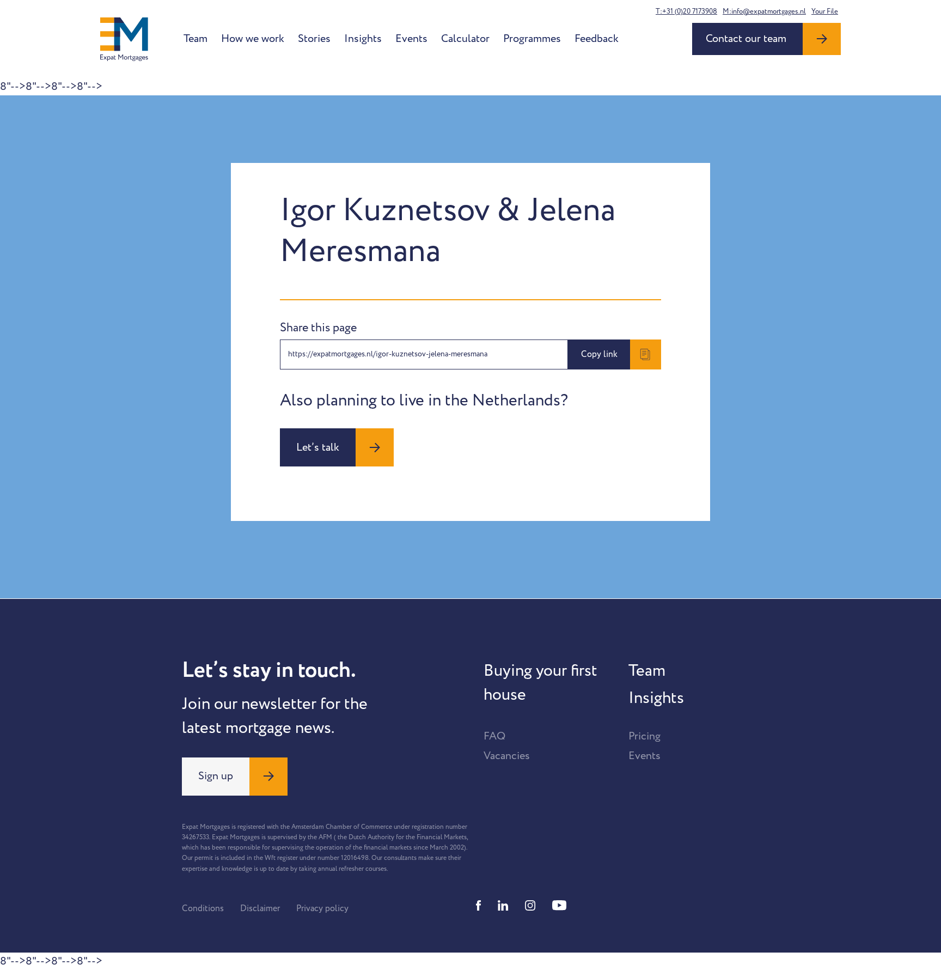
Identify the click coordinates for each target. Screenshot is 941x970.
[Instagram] (530, 905)
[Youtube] (559, 905)
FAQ (494, 736)
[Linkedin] (503, 905)
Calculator (465, 38)
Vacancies (507, 755)
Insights (363, 38)
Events (411, 38)
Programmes (532, 38)
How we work (252, 38)
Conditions (203, 908)
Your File (824, 11)
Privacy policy (322, 908)
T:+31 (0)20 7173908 (686, 11)
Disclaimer (260, 908)
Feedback (597, 38)
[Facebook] (478, 905)
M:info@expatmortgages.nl (764, 11)
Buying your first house (540, 682)
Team (195, 38)
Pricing (644, 736)
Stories (314, 38)
